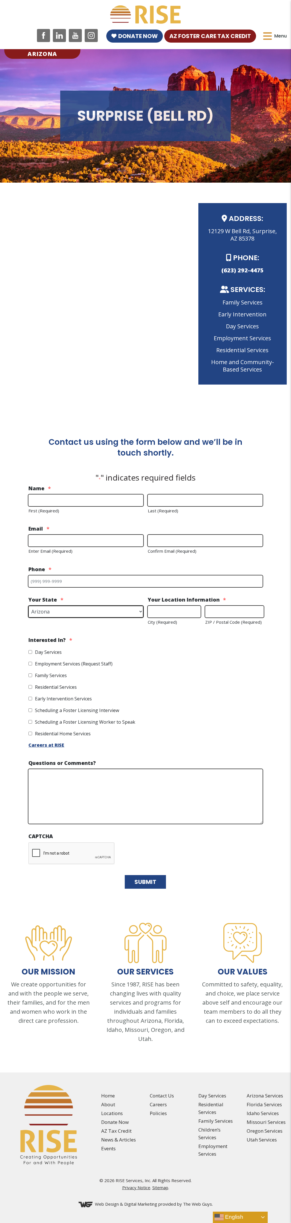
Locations (112, 1113)
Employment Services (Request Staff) (74, 664)
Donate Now (138, 36)
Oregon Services (264, 1131)
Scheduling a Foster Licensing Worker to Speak (85, 722)
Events (108, 1148)
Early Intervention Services (63, 699)
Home (108, 1095)
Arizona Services (265, 1095)
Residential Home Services (63, 734)
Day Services (48, 652)
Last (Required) (163, 511)
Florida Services (264, 1104)
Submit (145, 882)
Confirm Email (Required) (172, 551)
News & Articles (118, 1139)
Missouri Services (266, 1122)
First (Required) (43, 511)
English (233, 1217)
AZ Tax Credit (116, 1131)
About (108, 1104)
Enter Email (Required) (50, 551)
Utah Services (262, 1139)
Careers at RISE (46, 745)
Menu (280, 36)
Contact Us (162, 1095)
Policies (158, 1113)
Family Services (51, 675)
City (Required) (162, 622)
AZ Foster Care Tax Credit (210, 36)
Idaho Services (263, 1113)
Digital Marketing (140, 1204)
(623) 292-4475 (242, 270)
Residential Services (56, 687)
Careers (158, 1104)
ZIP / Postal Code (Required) (233, 622)
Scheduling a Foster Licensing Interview (77, 710)
